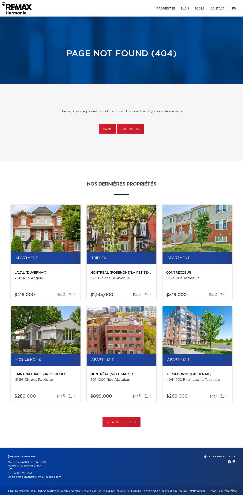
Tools (199, 8)
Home (107, 129)
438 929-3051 (23, 473)
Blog (185, 8)
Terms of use (169, 491)
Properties (165, 8)
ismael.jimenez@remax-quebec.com (38, 477)
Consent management (192, 491)
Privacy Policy (151, 491)
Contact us (130, 129)
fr (234, 8)
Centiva (230, 490)
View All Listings (121, 422)
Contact (217, 8)
